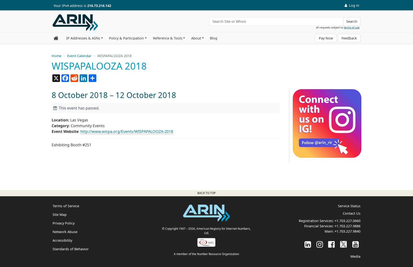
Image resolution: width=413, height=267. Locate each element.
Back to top (206, 193)
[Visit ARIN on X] (343, 244)
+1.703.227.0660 (347, 220)
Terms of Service (66, 206)
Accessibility (62, 240)
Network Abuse (65, 231)
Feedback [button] (349, 38)
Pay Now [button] (326, 38)
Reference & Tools (167, 38)
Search (351, 21)
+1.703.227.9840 (347, 231)
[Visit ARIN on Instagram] (320, 244)
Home (56, 56)
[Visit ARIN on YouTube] (355, 244)
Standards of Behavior (71, 249)
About (196, 38)
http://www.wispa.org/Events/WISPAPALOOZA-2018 (126, 131)
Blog (213, 38)
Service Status (349, 206)
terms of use (351, 27)
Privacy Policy (64, 223)
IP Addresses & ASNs (83, 38)
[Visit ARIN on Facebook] (331, 244)
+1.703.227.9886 (347, 226)
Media (355, 256)
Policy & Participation (126, 38)
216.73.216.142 (99, 5)
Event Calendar (79, 56)
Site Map (60, 214)
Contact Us (351, 213)
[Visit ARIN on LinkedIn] (308, 244)
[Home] (75, 22)
